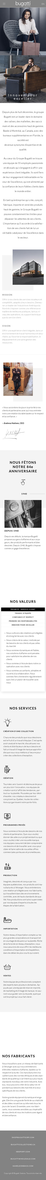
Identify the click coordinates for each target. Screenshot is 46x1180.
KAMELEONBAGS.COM (23, 1166)
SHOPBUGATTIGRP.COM (23, 1137)
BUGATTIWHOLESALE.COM (23, 1159)
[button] (4, 4)
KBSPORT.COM (23, 1152)
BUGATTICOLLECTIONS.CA (23, 1145)
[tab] (23, 609)
